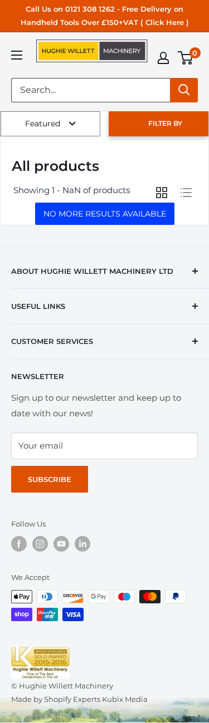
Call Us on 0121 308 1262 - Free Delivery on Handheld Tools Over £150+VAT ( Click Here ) (105, 15)
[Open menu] (16, 55)
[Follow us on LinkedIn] (82, 544)
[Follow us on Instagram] (40, 544)
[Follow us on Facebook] (19, 544)
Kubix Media (125, 699)
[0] (186, 58)
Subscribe (49, 479)
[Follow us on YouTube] (61, 544)
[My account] (163, 58)
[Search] (184, 90)
